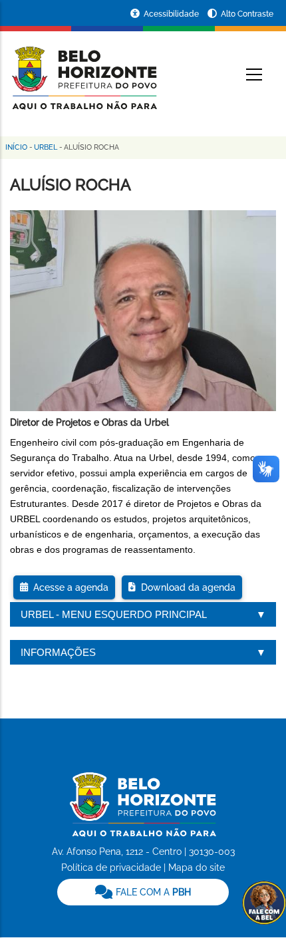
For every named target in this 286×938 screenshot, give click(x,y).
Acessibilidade (172, 14)
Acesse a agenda (68, 587)
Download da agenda (185, 587)
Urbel (45, 147)
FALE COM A (152, 892)
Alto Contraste (247, 14)
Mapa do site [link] (196, 867)
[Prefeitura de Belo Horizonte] (83, 70)
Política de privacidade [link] (111, 867)
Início (16, 147)
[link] (143, 892)
